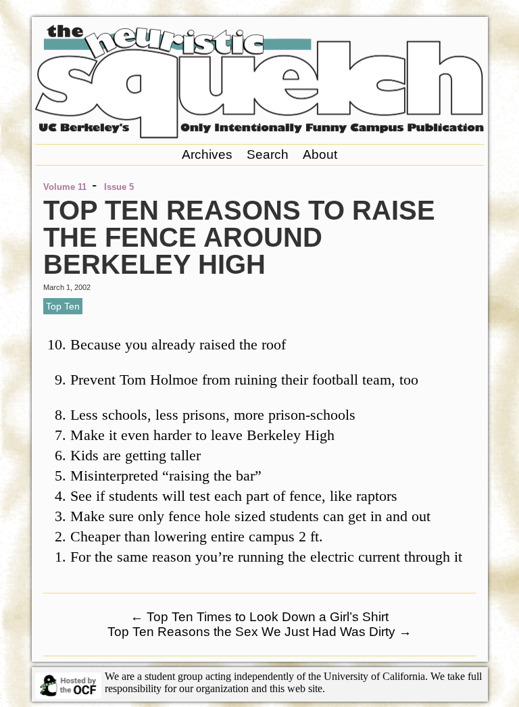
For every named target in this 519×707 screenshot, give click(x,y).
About (320, 154)
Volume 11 (64, 187)
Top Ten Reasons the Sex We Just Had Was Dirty (259, 632)
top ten (63, 306)
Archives (207, 154)
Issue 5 (119, 187)
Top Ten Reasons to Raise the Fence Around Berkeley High (239, 237)
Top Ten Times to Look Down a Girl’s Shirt (259, 617)
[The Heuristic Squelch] (259, 134)
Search (268, 154)
